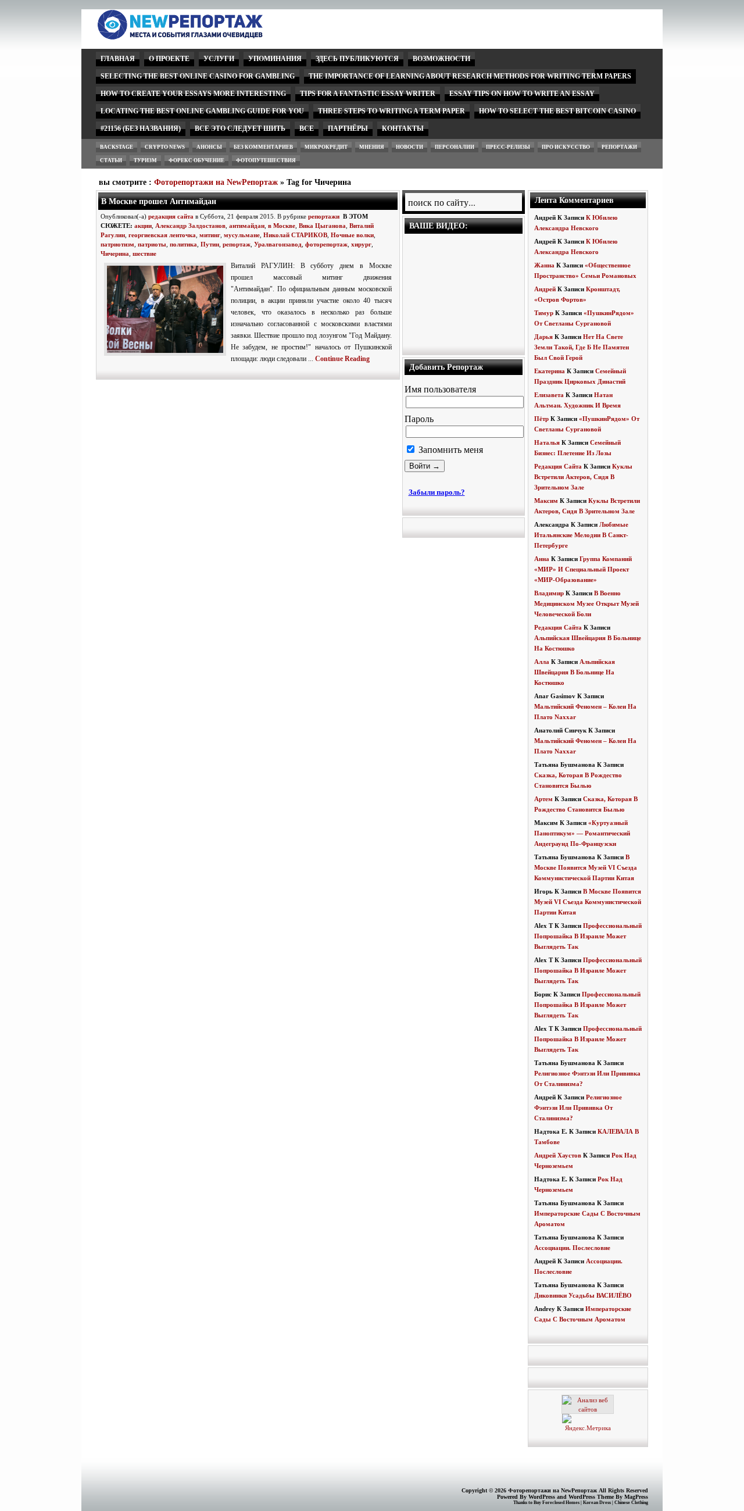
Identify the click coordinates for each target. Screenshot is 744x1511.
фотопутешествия (266, 160)
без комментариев (263, 147)
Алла (541, 661)
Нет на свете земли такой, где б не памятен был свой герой (581, 347)
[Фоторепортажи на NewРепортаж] (200, 36)
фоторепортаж (326, 244)
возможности (441, 59)
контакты (403, 128)
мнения (371, 147)
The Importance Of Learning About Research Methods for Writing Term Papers (470, 76)
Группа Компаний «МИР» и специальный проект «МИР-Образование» (583, 569)
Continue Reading (342, 359)
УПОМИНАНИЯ (275, 59)
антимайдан (246, 225)
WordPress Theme (591, 1497)
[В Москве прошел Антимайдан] (167, 356)
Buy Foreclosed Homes (557, 1502)
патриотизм (117, 244)
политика (183, 244)
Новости (409, 147)
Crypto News (165, 147)
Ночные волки (352, 234)
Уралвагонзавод (278, 244)
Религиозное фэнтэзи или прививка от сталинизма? (578, 1107)
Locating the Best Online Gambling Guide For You (202, 111)
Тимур (543, 312)
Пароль (419, 419)
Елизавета (549, 394)
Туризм (145, 160)
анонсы (209, 147)
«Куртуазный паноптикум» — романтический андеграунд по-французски (582, 833)
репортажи (619, 147)
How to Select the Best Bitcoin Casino (557, 111)
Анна (541, 558)
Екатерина (549, 370)
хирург (361, 244)
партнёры (348, 128)
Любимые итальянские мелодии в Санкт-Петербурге (581, 535)
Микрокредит (326, 147)
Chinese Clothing (631, 1502)
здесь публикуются (357, 59)
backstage (116, 147)
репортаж (237, 244)
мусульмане (242, 234)
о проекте (169, 59)
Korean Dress (597, 1502)
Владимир (549, 593)
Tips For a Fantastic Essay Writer (367, 94)
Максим (546, 500)
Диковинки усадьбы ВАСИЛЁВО (583, 1295)
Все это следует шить (240, 128)
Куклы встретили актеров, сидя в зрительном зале (583, 477)
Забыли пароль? (437, 492)
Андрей (545, 288)
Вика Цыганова (322, 225)
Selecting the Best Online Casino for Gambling (198, 76)
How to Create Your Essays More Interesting (193, 94)
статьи (111, 160)
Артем (543, 798)
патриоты (152, 244)
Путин (210, 244)
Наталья (547, 442)
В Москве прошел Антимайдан (158, 201)
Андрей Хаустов (557, 1155)
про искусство (566, 147)
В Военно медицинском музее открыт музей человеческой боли (586, 603)
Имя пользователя (440, 389)
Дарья (543, 336)
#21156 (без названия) (141, 128)
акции (143, 225)
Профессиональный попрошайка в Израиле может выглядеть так (588, 936)
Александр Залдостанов (190, 225)
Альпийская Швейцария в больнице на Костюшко (574, 672)
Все (306, 128)
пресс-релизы (508, 147)
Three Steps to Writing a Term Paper (391, 111)
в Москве (281, 225)
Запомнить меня (449, 450)
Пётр (541, 418)
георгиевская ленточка (162, 234)
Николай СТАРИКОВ (295, 234)
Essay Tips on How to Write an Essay (522, 94)
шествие (144, 253)
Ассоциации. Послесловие (572, 1247)
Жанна (544, 265)
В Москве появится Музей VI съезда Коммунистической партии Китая (585, 867)
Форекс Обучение (196, 160)
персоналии (454, 147)
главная (118, 59)
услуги (218, 59)
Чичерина (115, 253)
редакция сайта (171, 216)
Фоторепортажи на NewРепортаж (216, 182)
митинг (209, 234)
